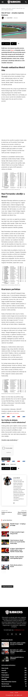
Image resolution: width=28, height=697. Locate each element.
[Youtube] (20, 634)
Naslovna (3, 8)
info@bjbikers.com (19, 630)
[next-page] (5, 572)
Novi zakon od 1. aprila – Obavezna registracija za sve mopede (18, 651)
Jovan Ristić (9, 17)
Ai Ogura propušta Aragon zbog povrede (17, 532)
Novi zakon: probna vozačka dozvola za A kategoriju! (17, 643)
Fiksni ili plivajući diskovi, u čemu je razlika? (22, 514)
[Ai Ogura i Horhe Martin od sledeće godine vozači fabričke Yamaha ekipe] (5, 550)
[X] (16, 634)
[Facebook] (7, 634)
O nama (11, 692)
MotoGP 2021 (13, 464)
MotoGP (14, 8)
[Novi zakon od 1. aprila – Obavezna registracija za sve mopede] (5, 651)
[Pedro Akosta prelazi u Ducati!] (5, 567)
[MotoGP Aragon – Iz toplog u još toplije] (5, 525)
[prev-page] (2, 572)
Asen (12, 50)
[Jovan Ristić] (3, 18)
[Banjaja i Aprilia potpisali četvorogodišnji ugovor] (5, 558)
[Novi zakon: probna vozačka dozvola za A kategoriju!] (5, 644)
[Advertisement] (14, 121)
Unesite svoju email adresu (9, 440)
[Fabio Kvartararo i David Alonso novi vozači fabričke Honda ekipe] (5, 542)
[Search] (26, 2)
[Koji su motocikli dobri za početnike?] (5, 659)
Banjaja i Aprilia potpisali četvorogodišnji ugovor (16, 557)
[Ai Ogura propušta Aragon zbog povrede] (5, 534)
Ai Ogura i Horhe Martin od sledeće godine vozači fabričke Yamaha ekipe (17, 550)
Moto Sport (8, 8)
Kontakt (16, 692)
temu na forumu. (14, 413)
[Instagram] (13, 502)
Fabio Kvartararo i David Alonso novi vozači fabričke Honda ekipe (17, 542)
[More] (18, 43)
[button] (2, 2)
